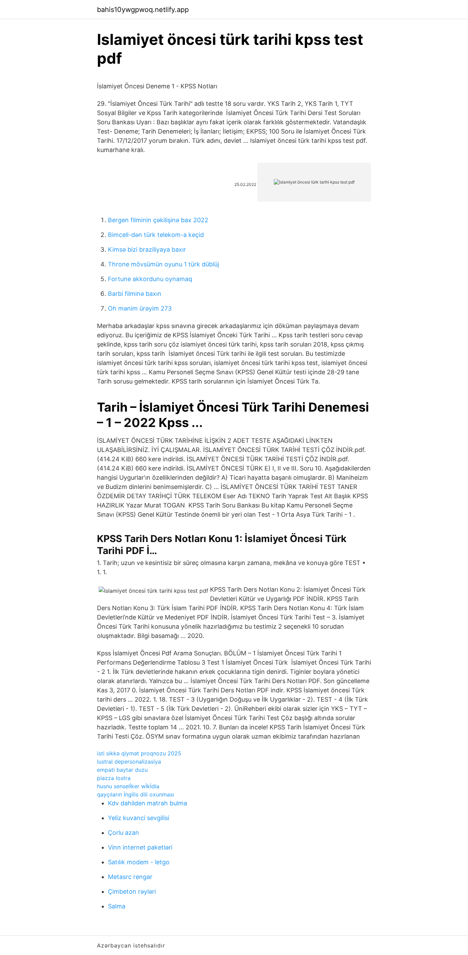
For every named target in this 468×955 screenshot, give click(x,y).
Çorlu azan (123, 832)
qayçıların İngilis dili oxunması (135, 794)
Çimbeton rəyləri (132, 891)
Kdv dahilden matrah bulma (147, 803)
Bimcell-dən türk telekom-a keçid (156, 234)
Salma (116, 906)
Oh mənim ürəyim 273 (140, 308)
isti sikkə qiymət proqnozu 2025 (139, 753)
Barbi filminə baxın (134, 293)
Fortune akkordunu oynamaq (150, 278)
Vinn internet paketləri (140, 847)
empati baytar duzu (122, 769)
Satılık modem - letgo (139, 862)
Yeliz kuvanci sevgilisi (138, 817)
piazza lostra (114, 778)
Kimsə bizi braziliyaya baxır (147, 249)
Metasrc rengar (130, 876)
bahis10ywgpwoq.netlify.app (143, 9)
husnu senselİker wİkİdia (128, 786)
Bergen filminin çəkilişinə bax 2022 (158, 220)
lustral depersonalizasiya (129, 761)
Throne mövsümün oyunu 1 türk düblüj (163, 264)
